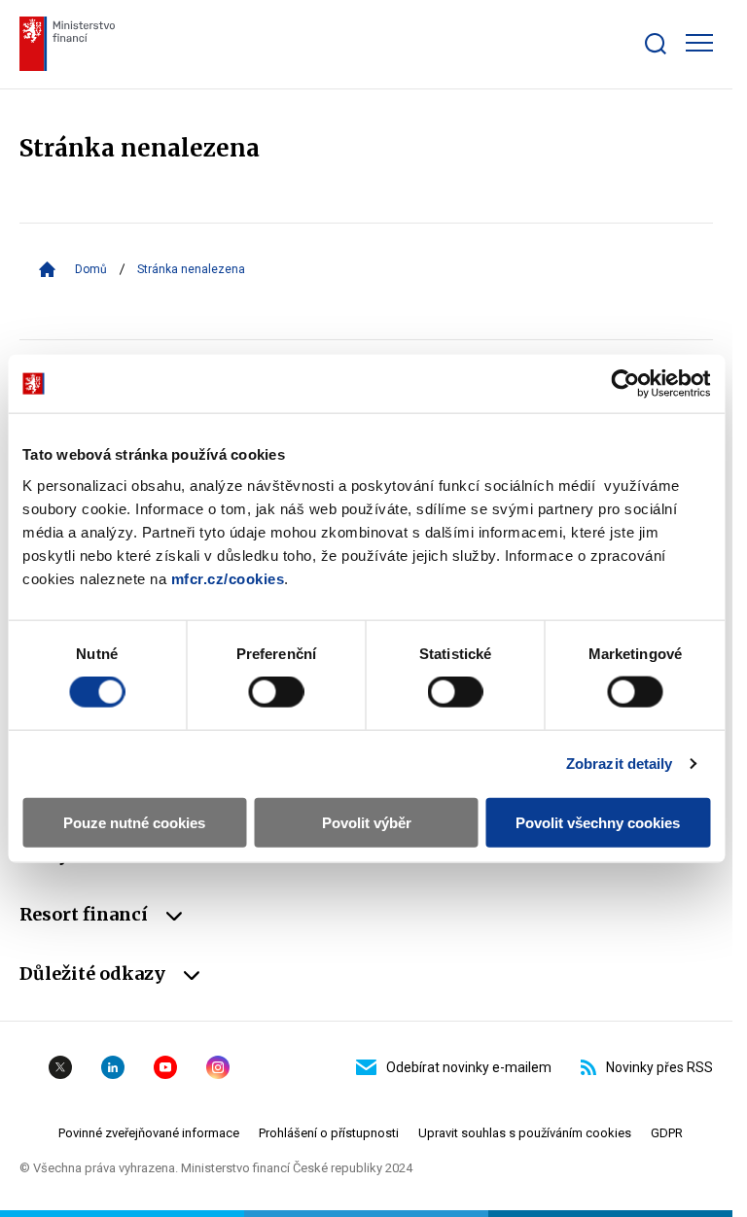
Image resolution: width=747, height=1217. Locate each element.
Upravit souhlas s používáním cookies (524, 1133)
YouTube (165, 1067)
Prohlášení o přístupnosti (329, 1133)
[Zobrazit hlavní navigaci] (699, 42)
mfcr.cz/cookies (228, 578)
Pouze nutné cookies (134, 822)
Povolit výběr (366, 822)
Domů (91, 269)
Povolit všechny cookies (598, 822)
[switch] (275, 692)
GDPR (667, 1133)
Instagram (218, 1067)
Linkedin (112, 1067)
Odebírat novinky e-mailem (468, 1067)
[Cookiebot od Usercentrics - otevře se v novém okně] (625, 384)
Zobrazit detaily (619, 763)
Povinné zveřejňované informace (148, 1133)
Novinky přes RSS (659, 1067)
